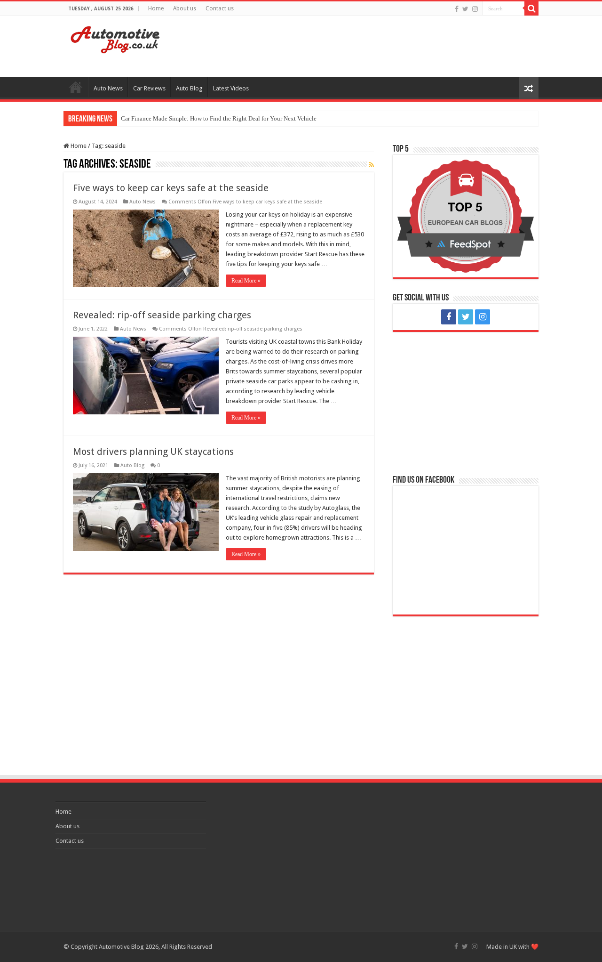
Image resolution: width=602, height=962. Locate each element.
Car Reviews (149, 88)
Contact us (220, 8)
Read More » (246, 280)
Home (156, 8)
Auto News (108, 88)
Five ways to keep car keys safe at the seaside (171, 188)
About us (184, 8)
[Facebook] (456, 9)
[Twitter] (465, 9)
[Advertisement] (360, 46)
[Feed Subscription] (371, 165)
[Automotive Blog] (115, 38)
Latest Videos (231, 88)
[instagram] (475, 9)
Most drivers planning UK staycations (153, 451)
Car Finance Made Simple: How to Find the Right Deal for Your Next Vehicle (219, 118)
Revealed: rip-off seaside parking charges (162, 315)
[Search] (531, 8)
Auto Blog (189, 88)
